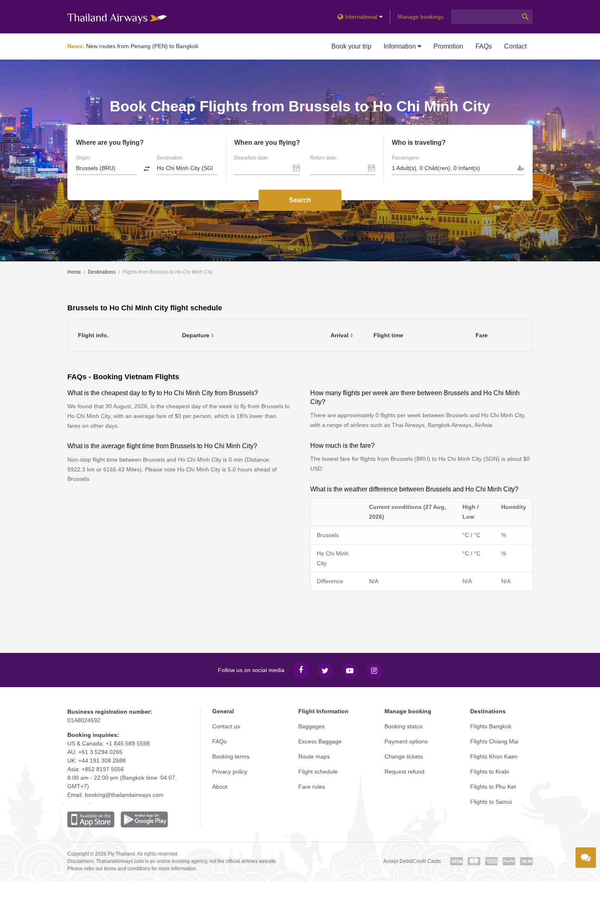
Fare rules (311, 786)
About (219, 786)
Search (300, 200)
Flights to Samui (491, 801)
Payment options (406, 741)
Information (401, 46)
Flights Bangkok (490, 726)
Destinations (102, 272)
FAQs (484, 46)
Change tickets (403, 756)
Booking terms (230, 756)
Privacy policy (229, 771)
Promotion (448, 46)
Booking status (403, 726)
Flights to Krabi (489, 771)
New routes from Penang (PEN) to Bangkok (142, 46)
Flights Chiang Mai (494, 741)
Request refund (404, 771)
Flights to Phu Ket (493, 786)
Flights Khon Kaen (494, 756)
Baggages (311, 726)
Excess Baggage (320, 741)
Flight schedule (318, 771)
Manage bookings (421, 16)
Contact (515, 46)
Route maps (314, 756)
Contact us (226, 726)
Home (74, 272)
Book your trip (351, 46)
